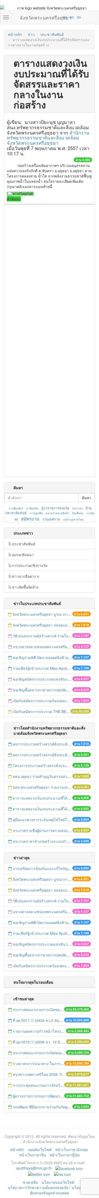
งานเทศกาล (51, 519)
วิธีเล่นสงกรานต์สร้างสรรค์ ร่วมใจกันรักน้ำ (48, 635)
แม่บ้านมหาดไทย (73, 519)
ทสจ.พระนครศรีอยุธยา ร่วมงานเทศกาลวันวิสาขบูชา (55, 787)
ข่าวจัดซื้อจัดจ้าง (25, 587)
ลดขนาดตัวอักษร (49, 17)
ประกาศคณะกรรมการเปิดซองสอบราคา (45, 1009)
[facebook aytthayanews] (69, 1168)
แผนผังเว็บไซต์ (39, 1149)
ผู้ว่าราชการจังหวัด (55, 508)
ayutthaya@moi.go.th (34, 1168)
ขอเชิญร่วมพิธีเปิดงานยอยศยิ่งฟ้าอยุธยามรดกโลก (52, 657)
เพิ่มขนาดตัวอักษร (59, 17)
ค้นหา (86, 497)
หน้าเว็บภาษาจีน (32, 1154)
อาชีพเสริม (32, 508)
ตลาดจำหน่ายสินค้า (57, 513)
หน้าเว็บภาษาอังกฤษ (71, 1149)
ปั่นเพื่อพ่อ (77, 513)
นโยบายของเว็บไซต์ (58, 1182)
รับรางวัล (77, 508)
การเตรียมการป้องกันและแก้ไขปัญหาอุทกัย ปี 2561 (53, 868)
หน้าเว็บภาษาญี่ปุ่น (65, 1154)
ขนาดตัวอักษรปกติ (54, 17)
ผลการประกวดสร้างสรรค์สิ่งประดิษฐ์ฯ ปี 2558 (50, 754)
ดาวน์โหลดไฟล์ (22, 194)
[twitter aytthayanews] (39, 1173)
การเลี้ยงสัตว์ (15, 508)
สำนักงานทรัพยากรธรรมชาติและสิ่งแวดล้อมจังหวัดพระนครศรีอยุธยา (48, 137)
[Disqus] (49, 275)
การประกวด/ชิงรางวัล (30, 565)
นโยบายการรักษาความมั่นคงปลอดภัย (38, 1187)
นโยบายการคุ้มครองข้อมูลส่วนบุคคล (60, 1190)
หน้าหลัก (15, 34)
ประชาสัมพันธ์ (52, 34)
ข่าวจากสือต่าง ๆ (25, 576)
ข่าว (31, 34)
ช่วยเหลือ (30, 1182)
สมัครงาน (30, 519)
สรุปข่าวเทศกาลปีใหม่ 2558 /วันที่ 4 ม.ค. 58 (48, 1074)
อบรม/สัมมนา (23, 554)
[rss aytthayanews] (62, 1173)
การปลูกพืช (36, 513)
